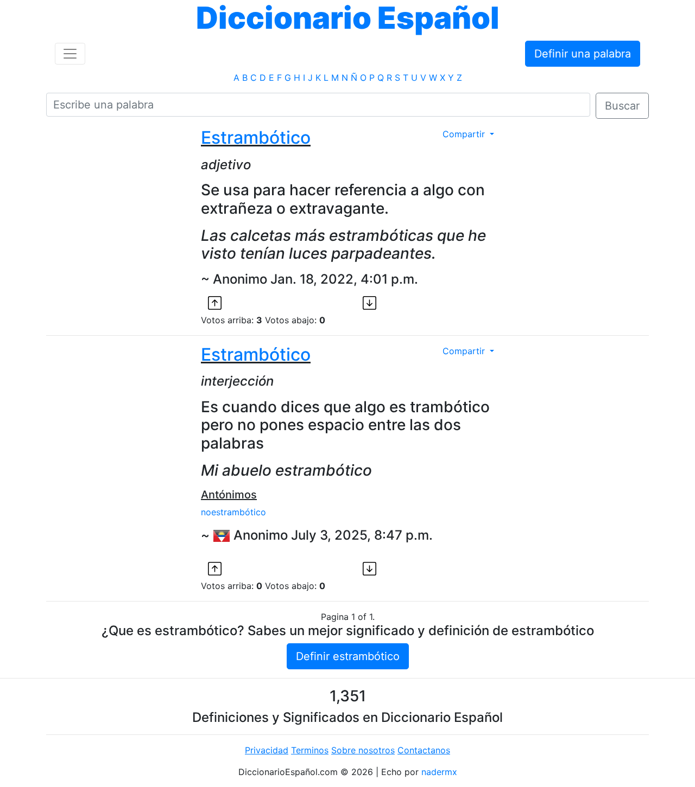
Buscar (622, 105)
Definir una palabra (582, 53)
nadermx (439, 771)
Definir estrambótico (348, 656)
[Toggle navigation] (70, 54)
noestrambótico (233, 512)
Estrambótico (256, 137)
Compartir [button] (465, 134)
